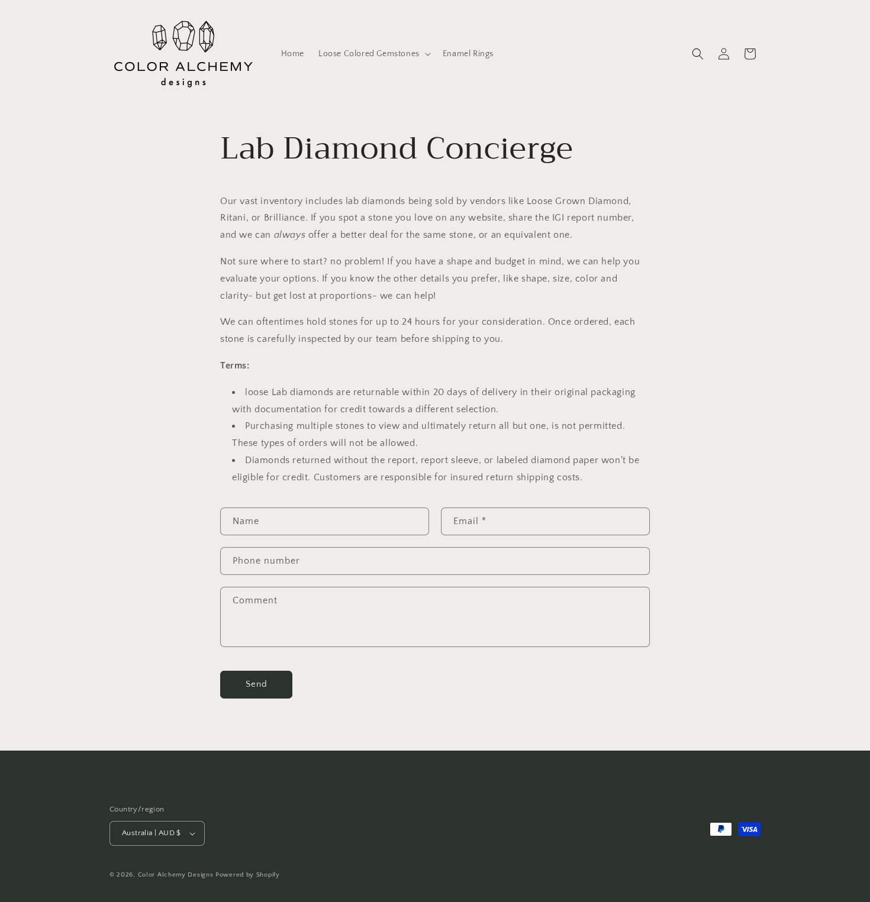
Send (257, 684)
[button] (373, 53)
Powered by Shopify (247, 874)
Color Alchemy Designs (176, 874)
